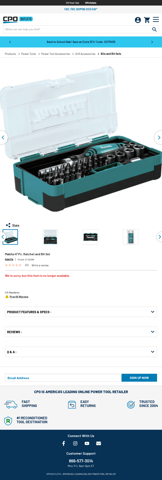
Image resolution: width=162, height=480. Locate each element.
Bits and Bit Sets (111, 53)
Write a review (40, 265)
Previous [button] (10, 41)
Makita (9, 259)
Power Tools (28, 53)
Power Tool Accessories (55, 53)
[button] (10, 237)
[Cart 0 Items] (147, 20)
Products (10, 53)
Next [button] (152, 41)
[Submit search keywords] (154, 29)
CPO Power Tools (72, 2)
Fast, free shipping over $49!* (81, 9)
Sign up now (139, 377)
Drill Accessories (85, 53)
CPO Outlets (90, 2)
